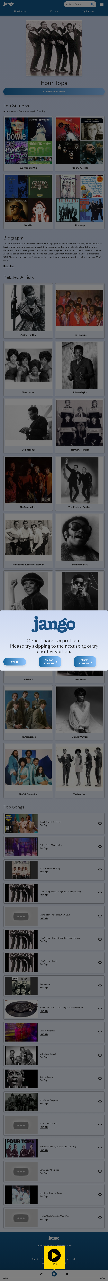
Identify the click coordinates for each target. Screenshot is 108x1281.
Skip (13, 661)
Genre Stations (84, 662)
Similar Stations (49, 662)
